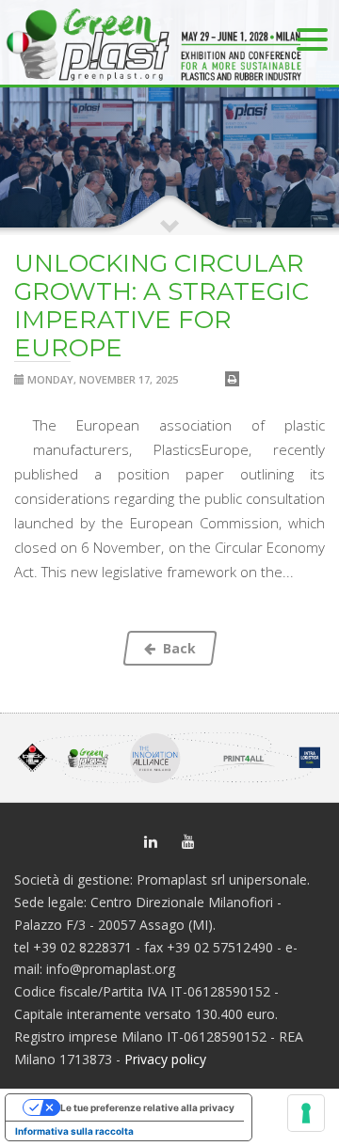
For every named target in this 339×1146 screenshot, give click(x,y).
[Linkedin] (151, 840)
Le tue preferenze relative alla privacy (147, 1107)
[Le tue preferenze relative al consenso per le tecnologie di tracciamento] (306, 1113)
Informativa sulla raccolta (74, 1131)
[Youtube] (188, 840)
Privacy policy (165, 1059)
